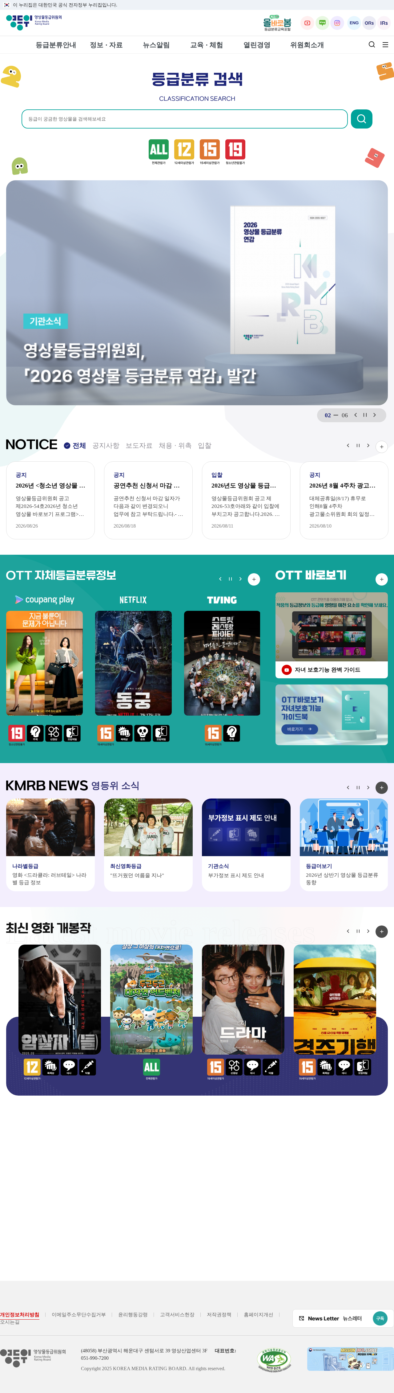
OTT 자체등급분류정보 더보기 (254, 579)
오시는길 (10, 1322)
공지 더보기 (382, 447)
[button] (361, 119)
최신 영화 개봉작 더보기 (382, 931)
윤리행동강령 (133, 1314)
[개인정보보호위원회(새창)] (350, 1359)
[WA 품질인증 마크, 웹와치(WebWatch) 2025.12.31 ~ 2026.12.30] (274, 1360)
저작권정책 (219, 1314)
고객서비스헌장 (177, 1314)
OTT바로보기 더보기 (382, 579)
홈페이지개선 (258, 1314)
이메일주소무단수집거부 (79, 1314)
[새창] (277, 23)
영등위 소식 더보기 (382, 788)
